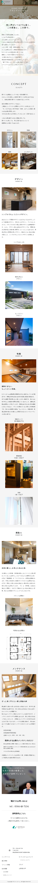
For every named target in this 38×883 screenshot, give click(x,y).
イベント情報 (6, 865)
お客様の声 (22, 868)
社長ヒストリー (7, 875)
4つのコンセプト (25, 860)
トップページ (6, 857)
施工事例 (4, 861)
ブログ (21, 864)
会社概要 (4, 868)
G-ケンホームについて (26, 857)
